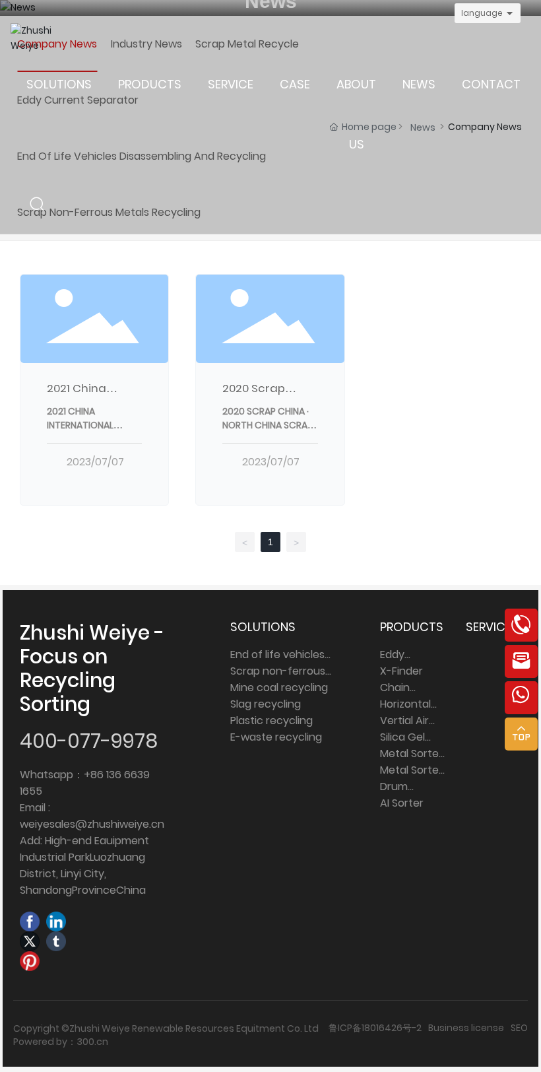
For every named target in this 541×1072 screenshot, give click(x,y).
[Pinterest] (30, 961)
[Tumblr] (56, 941)
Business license (466, 1027)
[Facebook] (30, 921)
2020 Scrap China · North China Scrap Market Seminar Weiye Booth (267, 432)
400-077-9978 (89, 741)
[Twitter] (30, 941)
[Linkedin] (56, 921)
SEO (519, 1027)
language (482, 12)
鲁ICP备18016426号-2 (375, 1027)
